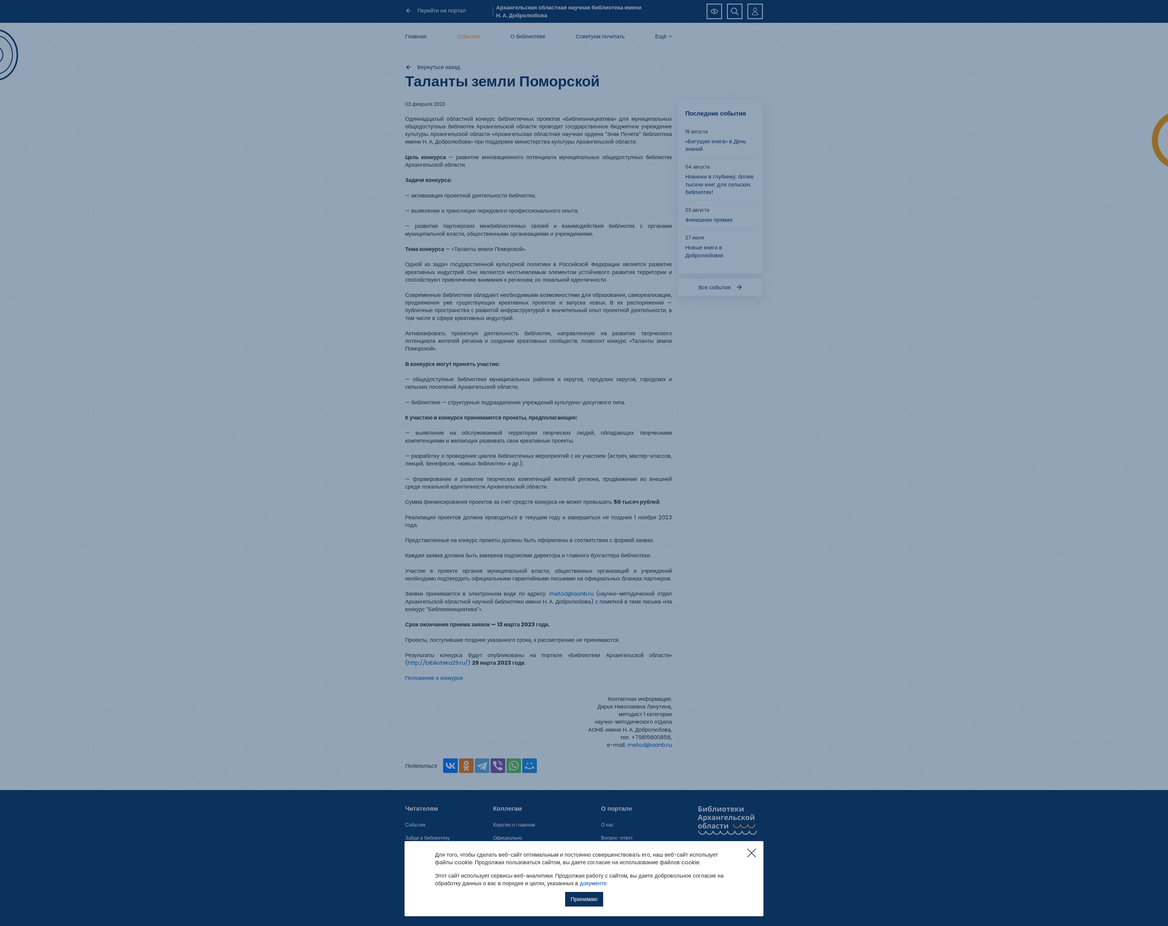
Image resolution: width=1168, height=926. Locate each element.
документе (593, 883)
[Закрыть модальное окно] (751, 853)
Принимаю (584, 899)
